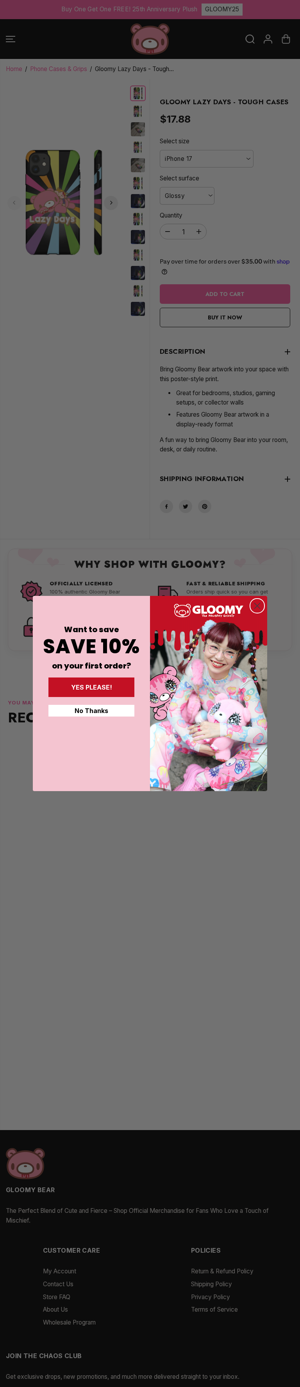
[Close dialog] (257, 606)
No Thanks (91, 711)
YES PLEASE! (91, 687)
